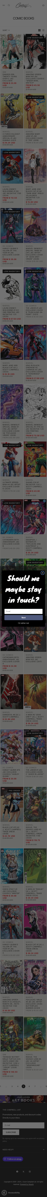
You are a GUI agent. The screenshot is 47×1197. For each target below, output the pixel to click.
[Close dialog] (42, 573)
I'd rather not (23, 623)
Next (24, 617)
